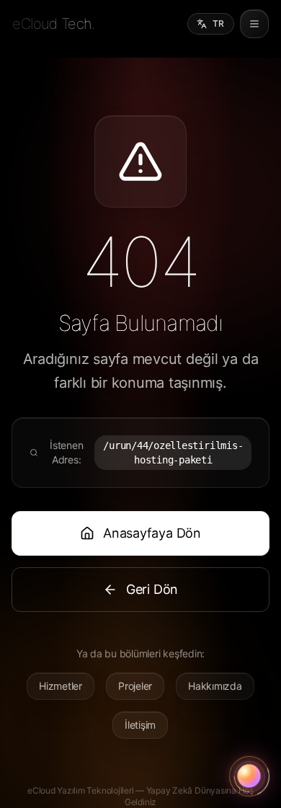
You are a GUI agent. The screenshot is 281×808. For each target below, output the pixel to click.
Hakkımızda (215, 686)
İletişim (140, 725)
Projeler (135, 686)
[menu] (254, 23)
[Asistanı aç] (249, 776)
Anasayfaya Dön (152, 533)
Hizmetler (60, 686)
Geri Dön (152, 589)
